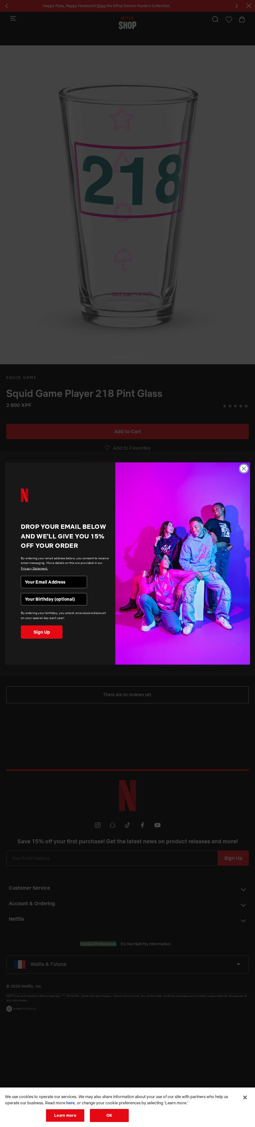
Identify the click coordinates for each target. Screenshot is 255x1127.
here (70, 1102)
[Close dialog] (243, 468)
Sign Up (42, 632)
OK (109, 1115)
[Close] (245, 1097)
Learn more (65, 1115)
